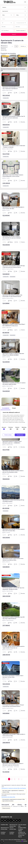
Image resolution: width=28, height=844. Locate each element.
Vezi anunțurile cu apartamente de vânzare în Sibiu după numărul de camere (13, 800)
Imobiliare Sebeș (22, 827)
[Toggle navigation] (25, 2)
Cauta (13, 34)
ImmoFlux (25, 841)
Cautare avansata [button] (20, 30)
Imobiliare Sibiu (4, 824)
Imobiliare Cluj (21, 832)
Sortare (23, 46)
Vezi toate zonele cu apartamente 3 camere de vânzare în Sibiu (13, 791)
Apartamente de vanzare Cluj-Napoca (22, 835)
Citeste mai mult (6, 808)
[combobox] (14, 7)
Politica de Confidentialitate (14, 839)
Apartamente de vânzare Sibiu (8, 797)
